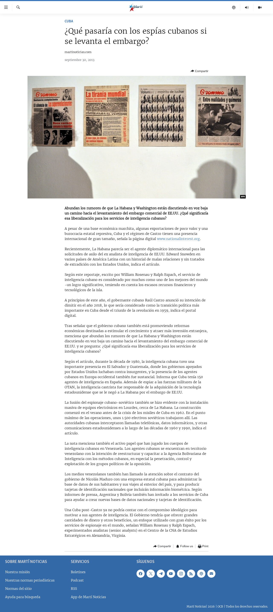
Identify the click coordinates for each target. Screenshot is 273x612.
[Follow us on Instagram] (181, 573)
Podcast (77, 580)
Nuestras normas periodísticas (30, 580)
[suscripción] (211, 573)
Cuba (69, 21)
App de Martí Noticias (88, 597)
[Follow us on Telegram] (161, 573)
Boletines (78, 572)
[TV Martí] (259, 7)
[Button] (199, 71)
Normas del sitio (18, 589)
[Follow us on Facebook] (140, 573)
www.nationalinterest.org (178, 239)
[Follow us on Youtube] (171, 573)
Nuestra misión (17, 572)
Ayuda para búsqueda (22, 597)
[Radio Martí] (246, 7)
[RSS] (191, 573)
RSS (74, 589)
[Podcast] (233, 7)
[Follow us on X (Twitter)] (151, 573)
